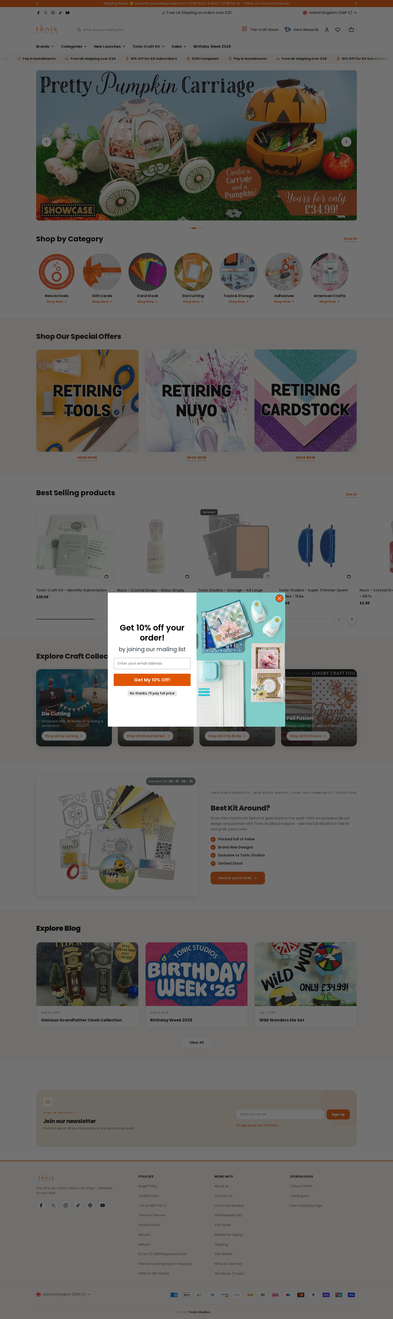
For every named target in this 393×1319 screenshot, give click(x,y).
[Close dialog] (279, 598)
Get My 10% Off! (152, 680)
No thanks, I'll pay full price (152, 693)
